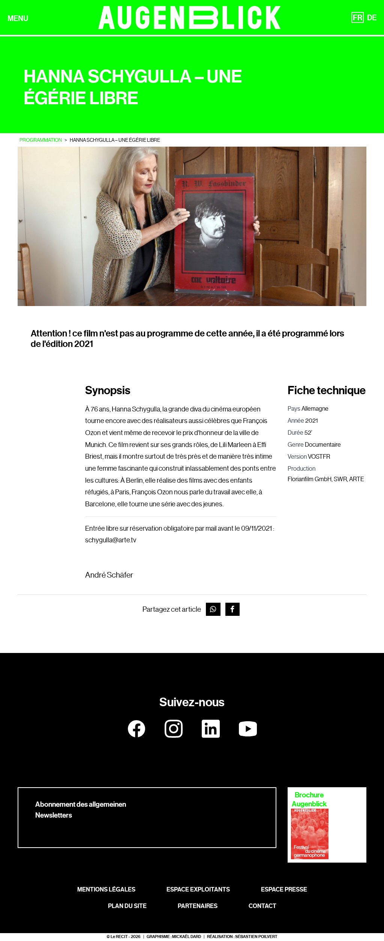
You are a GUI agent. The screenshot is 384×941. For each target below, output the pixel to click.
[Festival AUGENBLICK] (189, 17)
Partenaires (198, 905)
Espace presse (284, 889)
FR (357, 17)
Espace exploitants (198, 889)
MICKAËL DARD (186, 936)
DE (371, 17)
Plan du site (127, 905)
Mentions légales (106, 889)
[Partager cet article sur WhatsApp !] (213, 609)
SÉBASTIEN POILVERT (256, 936)
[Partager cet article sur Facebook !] (232, 609)
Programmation (41, 140)
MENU (18, 18)
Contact (262, 905)
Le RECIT (119, 936)
